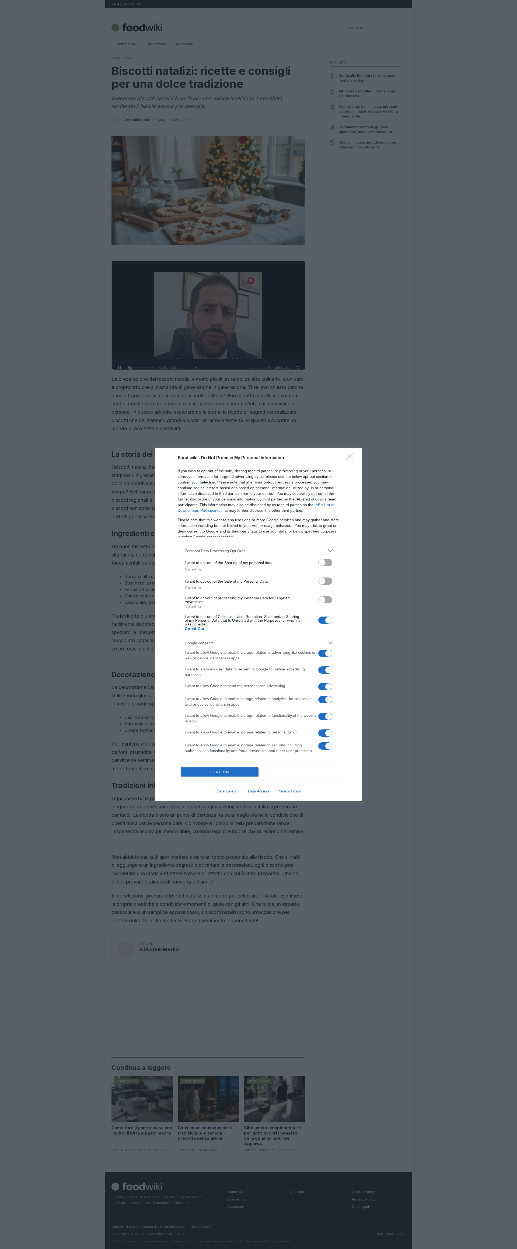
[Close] (352, 458)
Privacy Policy (289, 791)
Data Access (258, 791)
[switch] (325, 562)
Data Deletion (228, 791)
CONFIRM (220, 772)
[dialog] (258, 624)
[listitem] (258, 551)
